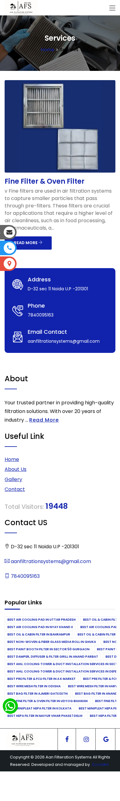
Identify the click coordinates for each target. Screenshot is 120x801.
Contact (15, 489)
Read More (44, 419)
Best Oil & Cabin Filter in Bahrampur (38, 634)
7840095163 (25, 576)
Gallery (13, 479)
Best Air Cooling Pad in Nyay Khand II (40, 627)
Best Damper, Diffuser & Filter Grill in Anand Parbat (52, 656)
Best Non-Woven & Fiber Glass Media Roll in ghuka (51, 642)
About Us (15, 469)
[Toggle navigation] (112, 8)
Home (47, 50)
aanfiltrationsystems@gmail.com (50, 561)
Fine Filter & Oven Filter (45, 181)
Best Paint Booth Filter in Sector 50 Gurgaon (48, 649)
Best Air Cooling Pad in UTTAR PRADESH (41, 619)
